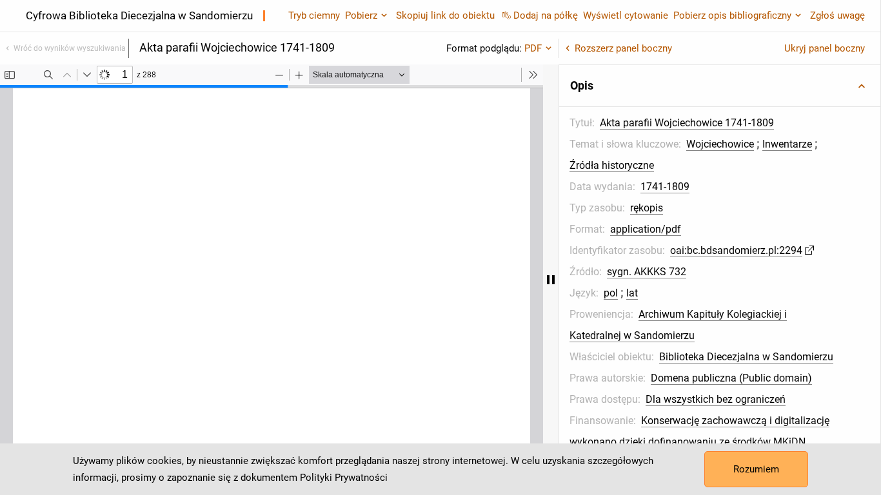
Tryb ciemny (314, 15)
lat (632, 293)
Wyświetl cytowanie (625, 15)
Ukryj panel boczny (824, 48)
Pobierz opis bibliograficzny (732, 15)
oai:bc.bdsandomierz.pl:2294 (736, 250)
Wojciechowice (720, 144)
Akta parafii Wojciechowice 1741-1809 (687, 123)
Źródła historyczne (611, 165)
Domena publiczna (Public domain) (731, 378)
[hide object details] (551, 279)
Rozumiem (756, 469)
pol (611, 293)
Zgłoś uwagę (837, 15)
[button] (719, 85)
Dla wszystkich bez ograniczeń (716, 399)
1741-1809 (664, 186)
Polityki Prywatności (344, 477)
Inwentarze (787, 144)
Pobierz (361, 15)
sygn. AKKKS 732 (646, 272)
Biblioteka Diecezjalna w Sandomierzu (746, 357)
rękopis (646, 208)
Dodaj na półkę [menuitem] (545, 15)
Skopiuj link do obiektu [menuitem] (445, 15)
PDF (533, 48)
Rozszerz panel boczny (623, 48)
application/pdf (645, 229)
